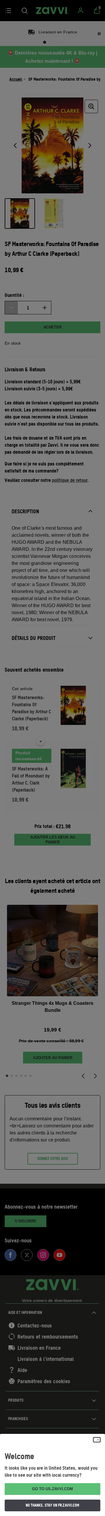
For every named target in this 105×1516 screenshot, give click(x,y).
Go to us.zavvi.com (52, 1489)
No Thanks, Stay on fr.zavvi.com (52, 1505)
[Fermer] (96, 1439)
